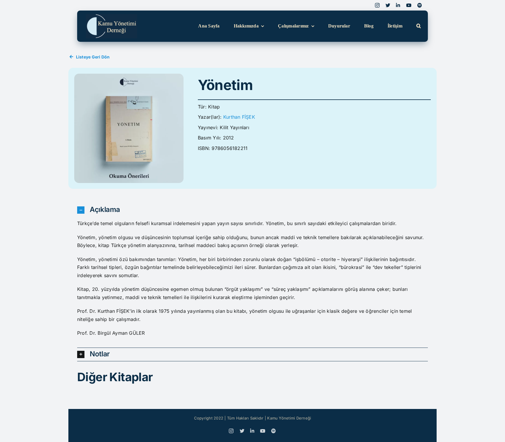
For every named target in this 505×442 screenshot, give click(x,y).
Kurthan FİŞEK (239, 117)
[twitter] (387, 5)
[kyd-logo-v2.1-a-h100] (111, 16)
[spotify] (419, 5)
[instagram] (377, 5)
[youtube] (408, 5)
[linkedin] (398, 5)
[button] (418, 26)
